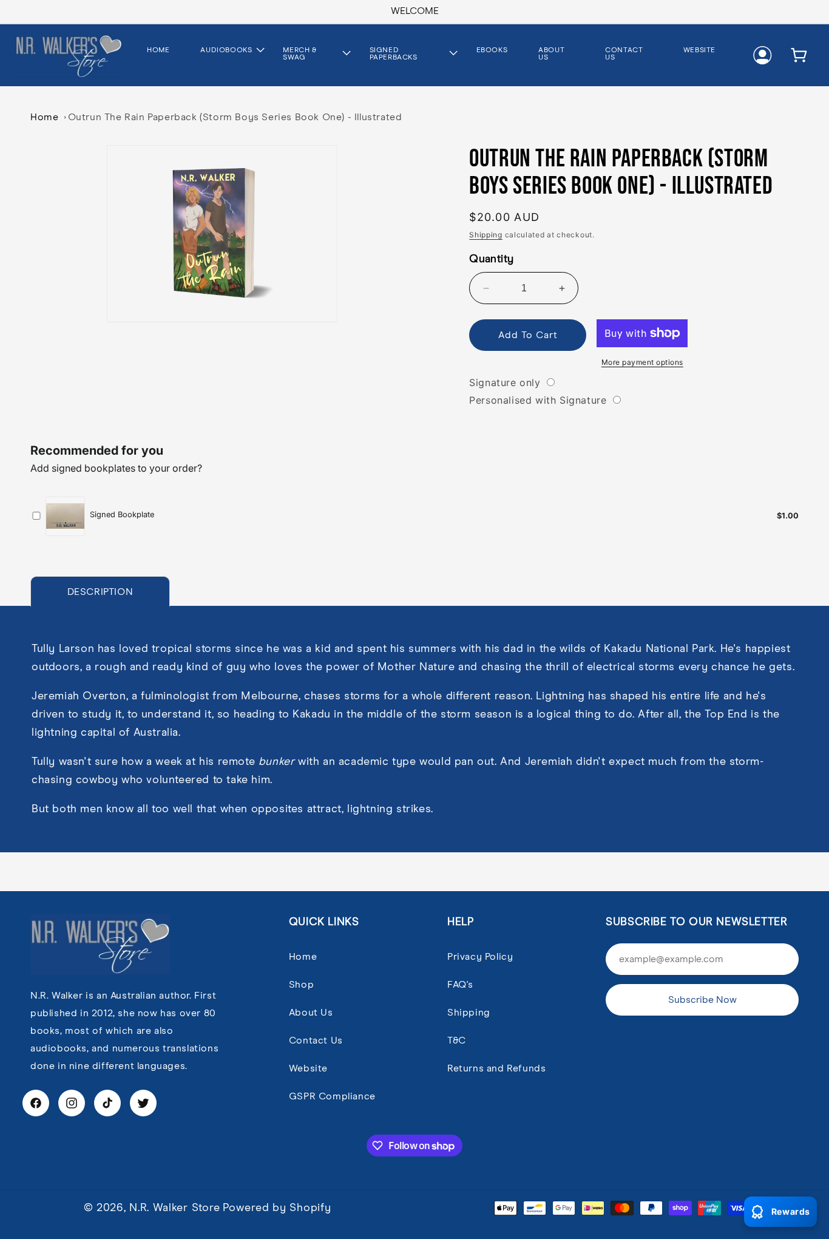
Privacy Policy (480, 957)
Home (44, 117)
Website (308, 1068)
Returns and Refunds (496, 1068)
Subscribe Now (702, 1000)
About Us (311, 1012)
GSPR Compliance (332, 1096)
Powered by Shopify (277, 1208)
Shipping (485, 234)
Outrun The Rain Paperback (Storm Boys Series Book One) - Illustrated (235, 117)
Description (100, 592)
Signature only (504, 382)
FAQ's (460, 985)
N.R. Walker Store (174, 1208)
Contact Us (316, 1040)
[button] (225, 51)
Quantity (491, 259)
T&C (456, 1040)
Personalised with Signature (537, 400)
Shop (301, 985)
